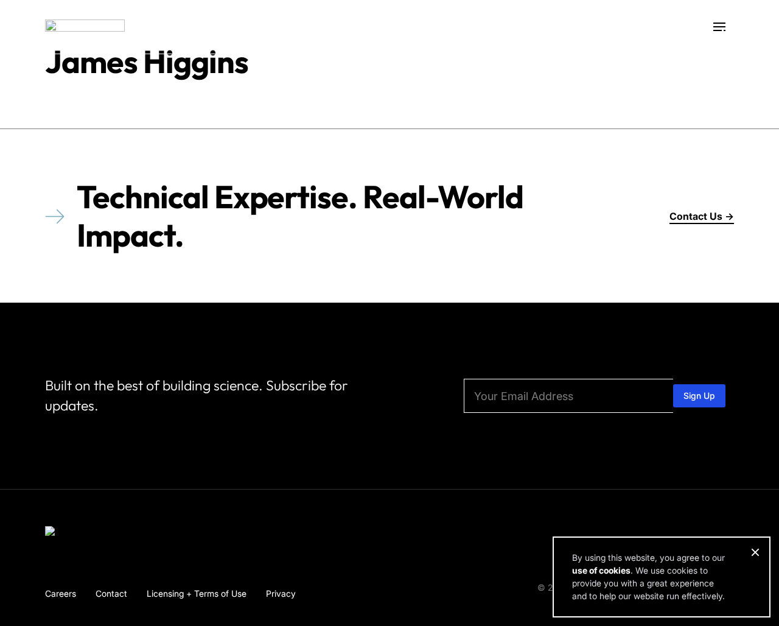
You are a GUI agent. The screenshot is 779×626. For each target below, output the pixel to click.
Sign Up (699, 395)
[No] (754, 552)
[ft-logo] (85, 533)
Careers (60, 593)
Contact (111, 593)
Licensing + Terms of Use (196, 593)
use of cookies (601, 570)
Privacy (281, 593)
